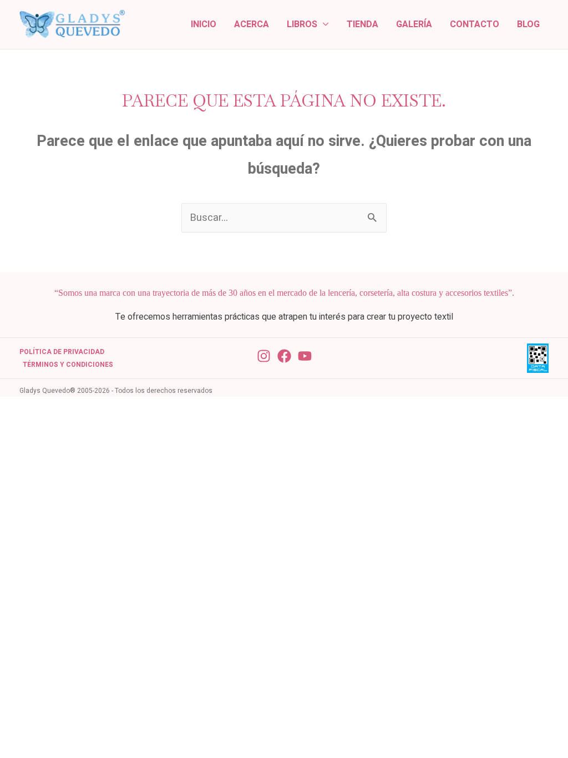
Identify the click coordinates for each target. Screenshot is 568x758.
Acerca (251, 24)
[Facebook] (284, 356)
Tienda (362, 24)
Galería (414, 24)
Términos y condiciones (68, 365)
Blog (528, 24)
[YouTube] (305, 356)
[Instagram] (264, 356)
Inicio (203, 24)
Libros (302, 24)
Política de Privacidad (61, 352)
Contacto (474, 24)
